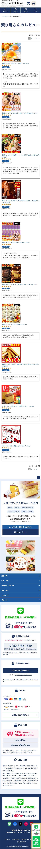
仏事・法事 (5, 581)
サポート (4, 600)
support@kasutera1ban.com (23, 675)
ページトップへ (38, 477)
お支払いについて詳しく (20, 715)
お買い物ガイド (20, 640)
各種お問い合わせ (22, 663)
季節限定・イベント (7, 585)
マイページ (5, 595)
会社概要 (7, 839)
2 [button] (31, 38)
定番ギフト (5, 576)
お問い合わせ (15, 839)
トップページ (5, 16)
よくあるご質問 (9, 640)
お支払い (22, 690)
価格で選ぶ (5, 590)
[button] (39, 38)
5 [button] (36, 38)
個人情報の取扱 (21, 842)
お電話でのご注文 (22, 636)
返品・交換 (22, 759)
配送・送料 (22, 725)
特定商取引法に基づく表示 (28, 839)
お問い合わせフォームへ (20, 670)
